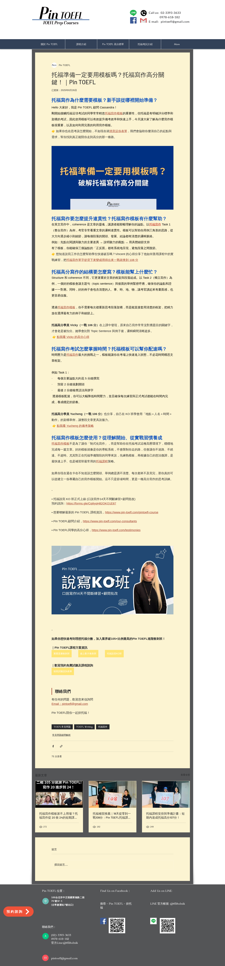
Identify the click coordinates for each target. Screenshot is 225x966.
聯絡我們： (49, 927)
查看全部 (185, 774)
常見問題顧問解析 (61, 735)
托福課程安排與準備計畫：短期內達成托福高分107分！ (165, 815)
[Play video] (112, 580)
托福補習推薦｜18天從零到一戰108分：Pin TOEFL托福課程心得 (112, 816)
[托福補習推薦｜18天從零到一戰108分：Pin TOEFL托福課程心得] (112, 794)
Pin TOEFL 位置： (53, 891)
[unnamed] (153, 921)
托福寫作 (102, 726)
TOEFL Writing (84, 726)
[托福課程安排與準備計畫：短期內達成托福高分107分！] (166, 794)
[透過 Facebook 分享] (53, 746)
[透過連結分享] (61, 746)
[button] (81, 44)
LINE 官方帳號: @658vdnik (167, 903)
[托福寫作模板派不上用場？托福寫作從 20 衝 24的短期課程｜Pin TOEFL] (59, 794)
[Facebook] (133, 20)
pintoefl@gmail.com (175, 21)
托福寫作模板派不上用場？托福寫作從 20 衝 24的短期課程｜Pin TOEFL (58, 816)
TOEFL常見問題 (62, 726)
